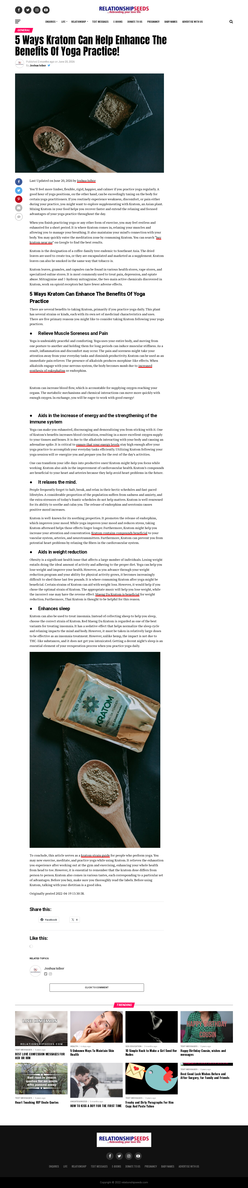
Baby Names (170, 21)
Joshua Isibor (38, 65)
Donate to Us (134, 21)
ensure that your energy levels (97, 444)
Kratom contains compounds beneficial (119, 533)
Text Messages (100, 21)
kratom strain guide (95, 855)
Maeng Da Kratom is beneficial (117, 594)
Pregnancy (153, 21)
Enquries (50, 21)
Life (63, 21)
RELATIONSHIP (78, 21)
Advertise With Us (192, 21)
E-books (117, 21)
